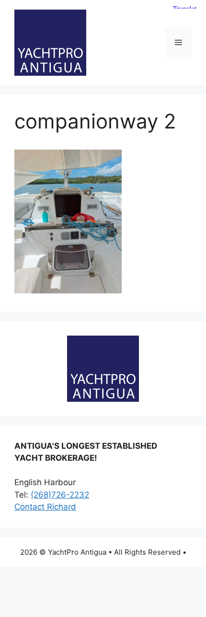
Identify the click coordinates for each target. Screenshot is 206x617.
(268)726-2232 (60, 495)
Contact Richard (45, 507)
